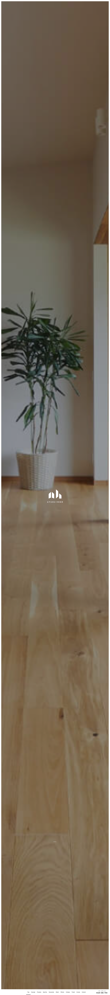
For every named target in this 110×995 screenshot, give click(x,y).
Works (62, 992)
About (57, 992)
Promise (39, 992)
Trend (73, 992)
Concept (33, 992)
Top (28, 992)
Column (68, 992)
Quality (45, 992)
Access (78, 992)
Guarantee (51, 992)
